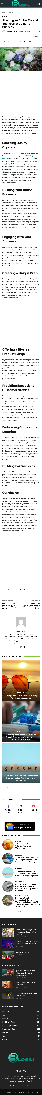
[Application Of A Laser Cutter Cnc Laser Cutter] (8, 995)
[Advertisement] (21, 94)
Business (11, 13)
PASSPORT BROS (22, 952)
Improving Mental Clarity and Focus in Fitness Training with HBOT (31, 606)
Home (4, 13)
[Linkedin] (25, 646)
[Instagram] (21, 646)
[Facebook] (17, 646)
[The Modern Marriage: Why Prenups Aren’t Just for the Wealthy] (8, 932)
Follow (21, 805)
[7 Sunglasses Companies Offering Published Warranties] (21, 680)
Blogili (16, 1092)
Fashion (20, 692)
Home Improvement (22, 881)
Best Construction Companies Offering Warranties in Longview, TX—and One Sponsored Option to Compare (27, 902)
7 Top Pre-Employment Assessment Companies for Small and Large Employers (21, 778)
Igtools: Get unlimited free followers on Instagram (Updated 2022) (25, 973)
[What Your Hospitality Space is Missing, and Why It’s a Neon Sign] (8, 944)
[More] (30, 42)
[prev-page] (3, 787)
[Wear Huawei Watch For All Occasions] (8, 984)
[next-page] (7, 787)
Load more (20, 911)
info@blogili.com (25, 1086)
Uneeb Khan (12, 31)
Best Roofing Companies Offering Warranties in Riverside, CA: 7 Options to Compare (26, 887)
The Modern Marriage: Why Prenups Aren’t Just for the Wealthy (26, 932)
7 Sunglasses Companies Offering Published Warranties (21, 696)
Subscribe (33, 805)
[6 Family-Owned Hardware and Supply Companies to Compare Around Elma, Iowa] (21, 721)
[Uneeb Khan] (4, 31)
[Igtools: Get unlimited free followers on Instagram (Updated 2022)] (8, 972)
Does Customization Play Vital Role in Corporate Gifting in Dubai (10, 606)
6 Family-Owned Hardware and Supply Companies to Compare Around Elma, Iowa (21, 736)
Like (8, 805)
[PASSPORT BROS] (8, 955)
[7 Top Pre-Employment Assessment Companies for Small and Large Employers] (21, 763)
